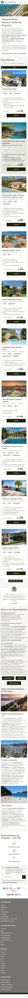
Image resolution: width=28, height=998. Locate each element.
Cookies (3, 944)
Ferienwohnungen (19, 38)
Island (2, 970)
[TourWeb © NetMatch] (25, 996)
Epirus (12, 36)
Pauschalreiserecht (6, 935)
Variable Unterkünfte (9, 760)
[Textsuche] (22, 2)
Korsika (3, 35)
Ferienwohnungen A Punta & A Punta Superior (13, 196)
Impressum (3, 928)
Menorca (13, 35)
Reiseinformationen (6, 940)
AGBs (2, 931)
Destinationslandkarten (7, 984)
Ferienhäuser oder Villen (8, 40)
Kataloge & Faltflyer (6, 989)
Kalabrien (8, 35)
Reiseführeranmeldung (6, 987)
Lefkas (6, 36)
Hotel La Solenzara (10, 499)
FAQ (2, 942)
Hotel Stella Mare (9, 299)
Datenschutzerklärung (6, 933)
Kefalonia (23, 35)
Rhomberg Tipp (6, 150)
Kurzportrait (4, 907)
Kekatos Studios (8, 250)
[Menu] (25, 2)
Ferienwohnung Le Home (12, 446)
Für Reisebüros (4, 912)
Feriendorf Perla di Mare (12, 347)
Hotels (12, 38)
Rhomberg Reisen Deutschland (9, 918)
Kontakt (3, 905)
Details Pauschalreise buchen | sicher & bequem (14, 53)
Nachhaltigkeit (6, 356)
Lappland (3, 972)
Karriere (3, 909)
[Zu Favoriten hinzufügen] (4, 115)
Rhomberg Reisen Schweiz (8, 921)
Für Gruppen (4, 914)
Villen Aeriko (7, 548)
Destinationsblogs (5, 982)
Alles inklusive (7, 806)
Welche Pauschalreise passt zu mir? (13, 715)
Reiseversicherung (5, 937)
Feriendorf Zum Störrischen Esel (13, 142)
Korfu (3, 36)
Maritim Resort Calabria (12, 399)
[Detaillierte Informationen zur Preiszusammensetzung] (8, 111)
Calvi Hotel (6, 89)
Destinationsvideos (6, 980)
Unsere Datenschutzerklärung (9, 882)
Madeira (18, 35)
